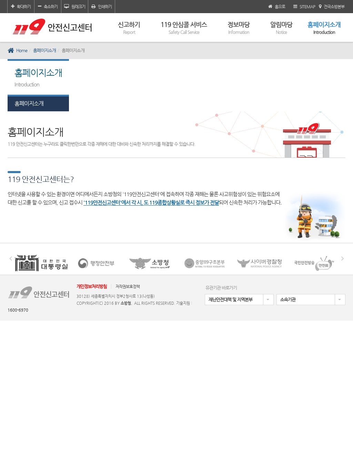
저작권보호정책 (127, 286)
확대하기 (24, 6)
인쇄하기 (105, 6)
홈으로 (280, 6)
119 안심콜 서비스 (184, 28)
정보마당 (239, 28)
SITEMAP (307, 6)
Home (21, 50)
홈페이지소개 (324, 28)
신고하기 (129, 28)
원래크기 (78, 6)
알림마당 (281, 28)
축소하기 (51, 6)
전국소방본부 (334, 6)
